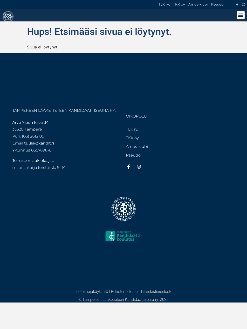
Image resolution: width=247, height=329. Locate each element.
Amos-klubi (198, 4)
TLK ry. (164, 4)
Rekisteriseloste (124, 291)
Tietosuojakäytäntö (91, 291)
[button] (241, 15)
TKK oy (179, 4)
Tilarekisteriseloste (156, 291)
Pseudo (217, 4)
